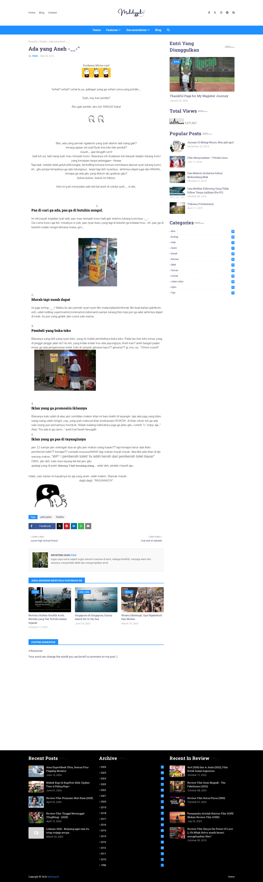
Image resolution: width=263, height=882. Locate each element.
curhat (202, 276)
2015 (132, 830)
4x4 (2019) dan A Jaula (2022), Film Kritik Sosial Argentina (207, 769)
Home (31, 12)
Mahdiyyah (53, 876)
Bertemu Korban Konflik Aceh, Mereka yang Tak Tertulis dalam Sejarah (47, 619)
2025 (132, 772)
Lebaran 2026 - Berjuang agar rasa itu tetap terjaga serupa (67, 830)
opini (202, 287)
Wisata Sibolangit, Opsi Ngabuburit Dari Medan (141, 617)
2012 (132, 847)
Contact (52, 12)
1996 (132, 865)
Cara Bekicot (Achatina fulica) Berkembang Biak (204, 175)
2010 (132, 859)
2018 (132, 813)
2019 (132, 807)
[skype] (233, 12)
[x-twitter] (215, 12)
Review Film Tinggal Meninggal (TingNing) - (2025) (65, 815)
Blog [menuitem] (158, 30)
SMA (202, 264)
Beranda (33, 41)
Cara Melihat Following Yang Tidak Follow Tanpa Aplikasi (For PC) (208, 190)
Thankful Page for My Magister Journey (199, 96)
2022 (132, 790)
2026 (132, 766)
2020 (132, 801)
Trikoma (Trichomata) (200, 204)
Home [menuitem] (97, 30)
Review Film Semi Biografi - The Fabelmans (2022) (206, 784)
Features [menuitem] (112, 30)
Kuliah (202, 253)
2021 (132, 795)
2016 (132, 824)
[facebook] (209, 12)
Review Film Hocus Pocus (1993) (206, 798)
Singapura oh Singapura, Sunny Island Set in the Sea (93, 617)
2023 (132, 784)
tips (202, 292)
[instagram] (221, 12)
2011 (132, 853)
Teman (202, 270)
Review (202, 259)
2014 (132, 836)
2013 (132, 842)
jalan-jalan (45, 517)
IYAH (35, 55)
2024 (132, 778)
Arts (202, 231)
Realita (43, 41)
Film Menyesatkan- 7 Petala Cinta (207, 157)
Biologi (202, 237)
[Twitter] (60, 526)
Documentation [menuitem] (136, 30)
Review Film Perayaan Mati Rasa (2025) (69, 798)
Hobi (202, 242)
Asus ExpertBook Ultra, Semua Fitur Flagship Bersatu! (67, 769)
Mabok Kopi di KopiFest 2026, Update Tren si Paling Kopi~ (68, 784)
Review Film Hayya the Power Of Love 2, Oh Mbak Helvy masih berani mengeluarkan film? (210, 832)
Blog (41, 12)
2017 (132, 818)
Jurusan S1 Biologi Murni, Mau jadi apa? (210, 142)
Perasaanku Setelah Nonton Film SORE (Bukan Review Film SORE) (210, 815)
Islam (202, 248)
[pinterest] (227, 12)
